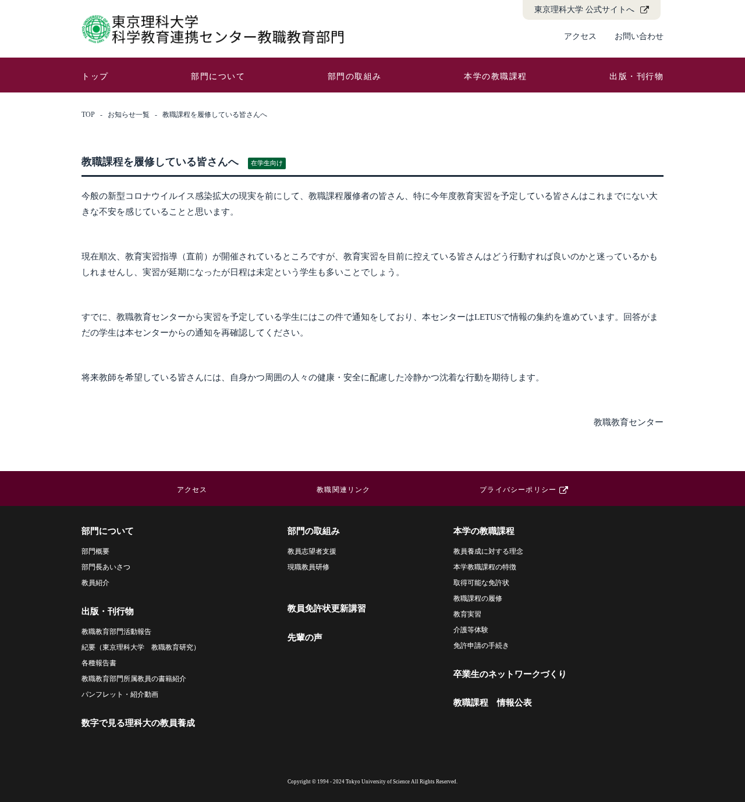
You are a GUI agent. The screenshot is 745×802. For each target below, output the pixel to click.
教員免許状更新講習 (327, 608)
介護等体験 (470, 630)
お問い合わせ (639, 36)
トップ (95, 76)
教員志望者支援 (312, 551)
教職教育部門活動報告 (116, 632)
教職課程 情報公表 (492, 702)
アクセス (580, 36)
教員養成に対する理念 (488, 551)
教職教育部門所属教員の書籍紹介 (133, 679)
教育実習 (467, 614)
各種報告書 (98, 663)
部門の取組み (355, 76)
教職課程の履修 (477, 598)
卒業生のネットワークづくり (510, 674)
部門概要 (95, 551)
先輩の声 (305, 637)
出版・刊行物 (636, 76)
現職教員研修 (308, 567)
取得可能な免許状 (481, 583)
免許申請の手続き (481, 645)
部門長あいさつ (105, 567)
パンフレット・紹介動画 (119, 694)
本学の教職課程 (495, 76)
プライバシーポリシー (518, 490)
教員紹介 (95, 583)
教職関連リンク (343, 490)
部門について (218, 76)
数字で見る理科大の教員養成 (138, 723)
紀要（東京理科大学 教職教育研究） (140, 647)
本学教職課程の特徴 (484, 567)
